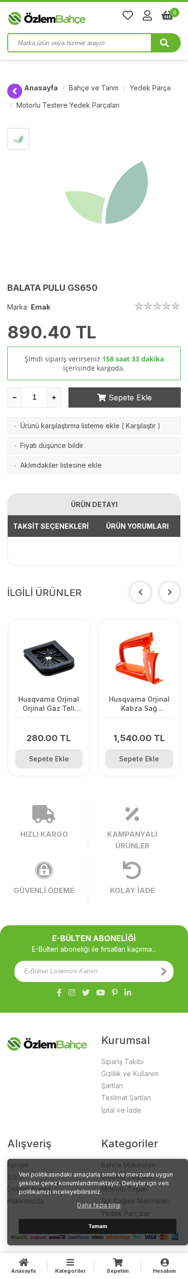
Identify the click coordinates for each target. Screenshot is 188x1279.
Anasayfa (41, 88)
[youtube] (100, 992)
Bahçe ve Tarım (94, 88)
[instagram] (72, 992)
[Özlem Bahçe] (77, 16)
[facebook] (59, 992)
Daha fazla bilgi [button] (99, 1205)
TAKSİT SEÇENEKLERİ (51, 526)
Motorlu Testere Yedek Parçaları (68, 105)
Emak (40, 307)
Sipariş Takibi (122, 1061)
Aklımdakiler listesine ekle (61, 465)
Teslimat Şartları (126, 1097)
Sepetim (118, 1270)
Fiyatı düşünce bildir (51, 445)
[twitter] (86, 992)
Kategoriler (70, 1270)
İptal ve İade (121, 1110)
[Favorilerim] (127, 15)
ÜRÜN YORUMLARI (137, 526)
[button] (170, 592)
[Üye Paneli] (147, 15)
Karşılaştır (141, 426)
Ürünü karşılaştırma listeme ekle (70, 426)
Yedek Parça (150, 88)
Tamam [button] (97, 1226)
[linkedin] (128, 992)
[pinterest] (114, 992)
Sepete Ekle (129, 397)
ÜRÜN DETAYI (94, 504)
